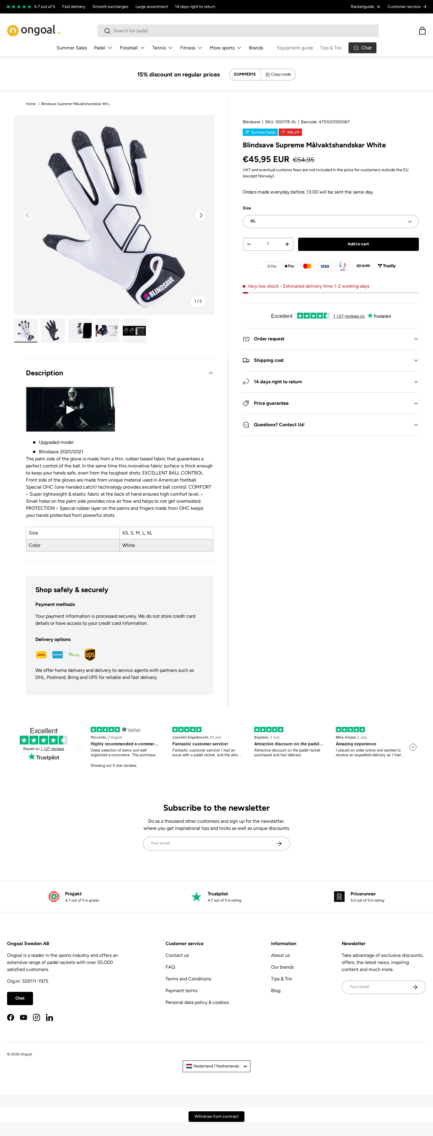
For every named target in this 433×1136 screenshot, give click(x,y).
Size (247, 208)
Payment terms (181, 990)
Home (31, 104)
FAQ (170, 967)
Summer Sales (72, 48)
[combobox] (238, 30)
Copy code (281, 74)
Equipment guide (295, 48)
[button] (422, 30)
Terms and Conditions (188, 979)
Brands (256, 48)
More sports (222, 48)
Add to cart (358, 243)
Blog (275, 990)
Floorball (129, 48)
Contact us (177, 955)
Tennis (159, 48)
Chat (20, 998)
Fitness (187, 48)
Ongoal (26, 1054)
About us (280, 955)
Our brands (282, 967)
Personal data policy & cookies (197, 1002)
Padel (99, 48)
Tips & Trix (330, 48)
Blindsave (251, 121)
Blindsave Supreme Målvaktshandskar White (76, 104)
